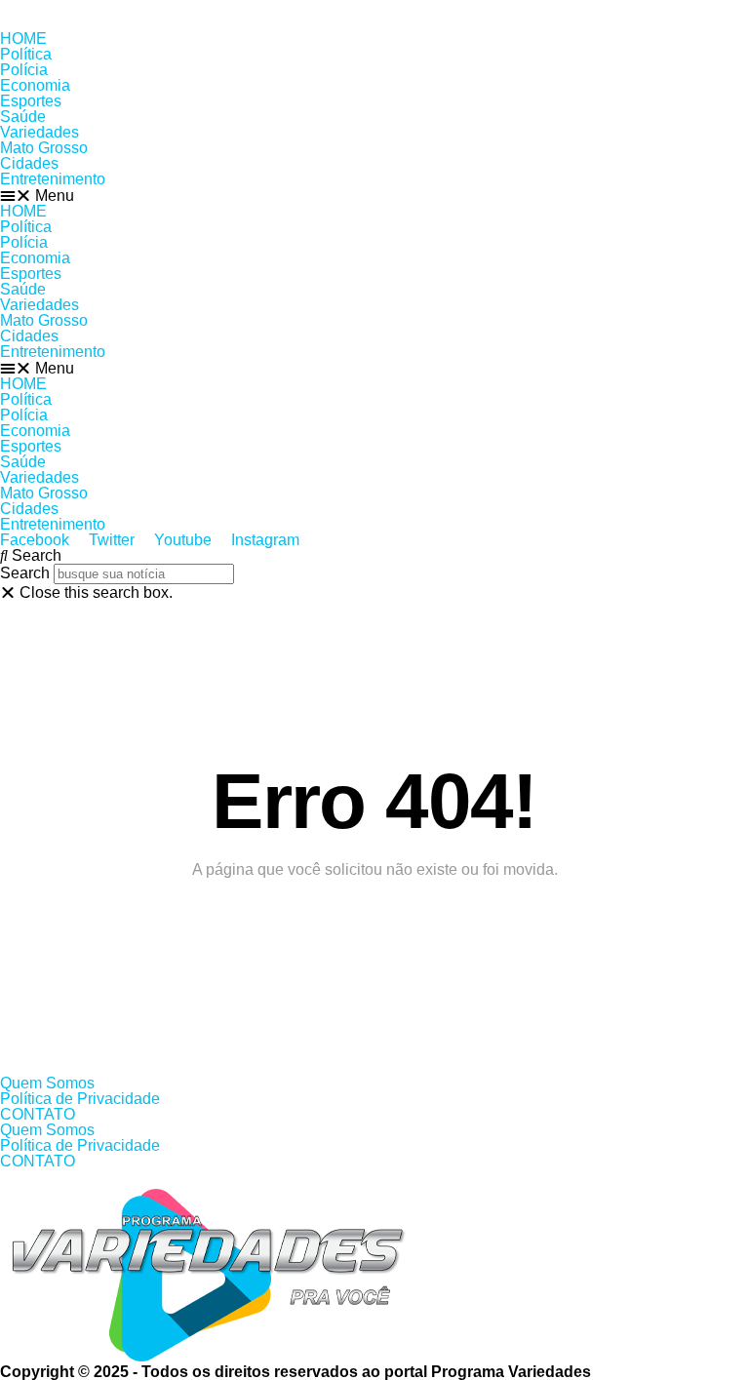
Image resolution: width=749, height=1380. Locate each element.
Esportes (30, 101)
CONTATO (37, 1114)
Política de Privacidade (80, 1098)
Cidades (29, 163)
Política (26, 54)
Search (25, 573)
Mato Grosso (44, 147)
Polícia (24, 69)
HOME (23, 38)
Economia (35, 85)
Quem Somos (47, 1083)
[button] (374, 195)
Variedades (39, 132)
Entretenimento (52, 179)
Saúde (23, 116)
